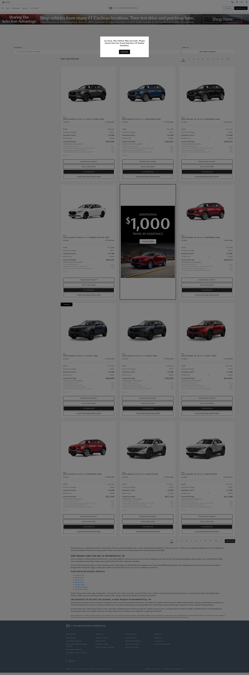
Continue (124, 52)
